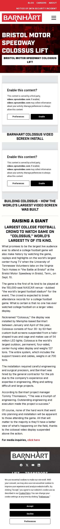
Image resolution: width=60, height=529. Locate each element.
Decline (30, 514)
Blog (31, 3)
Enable (42, 117)
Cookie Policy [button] (24, 493)
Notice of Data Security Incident (36, 8)
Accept (30, 506)
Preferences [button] (44, 497)
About (53, 3)
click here (33, 440)
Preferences (30, 521)
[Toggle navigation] (53, 17)
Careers (41, 3)
